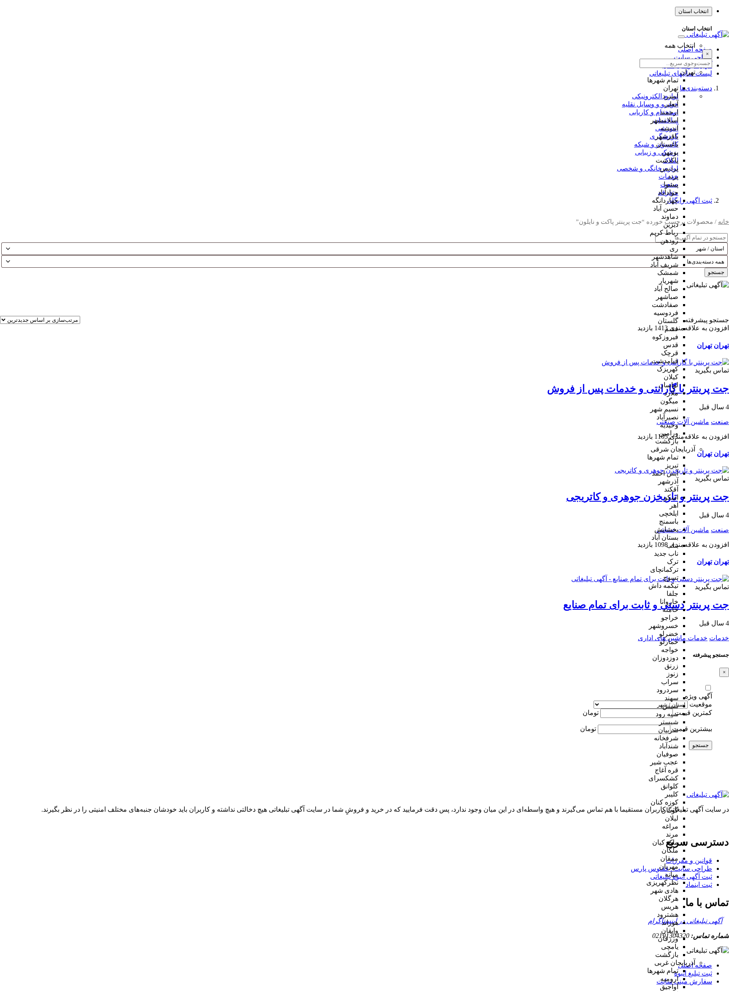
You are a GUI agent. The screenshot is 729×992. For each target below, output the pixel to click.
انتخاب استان (693, 11)
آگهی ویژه (698, 696)
